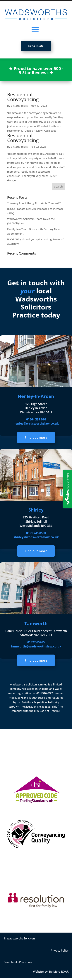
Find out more (36, 437)
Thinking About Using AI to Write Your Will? (34, 203)
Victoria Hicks (19, 105)
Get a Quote (36, 46)
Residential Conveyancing (23, 97)
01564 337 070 (36, 419)
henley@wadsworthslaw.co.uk (36, 423)
